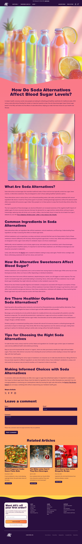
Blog (48, 514)
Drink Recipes (49, 512)
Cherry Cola (32, 505)
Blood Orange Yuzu (34, 512)
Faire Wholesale (67, 508)
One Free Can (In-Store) (51, 509)
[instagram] (15, 393)
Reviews (48, 508)
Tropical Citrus (33, 509)
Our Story (49, 505)
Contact (65, 511)
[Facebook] (8, 393)
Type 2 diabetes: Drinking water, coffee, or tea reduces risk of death (36, 214)
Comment (8, 414)
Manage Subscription (68, 505)
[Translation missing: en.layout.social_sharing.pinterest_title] (11, 393)
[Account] (75, 4)
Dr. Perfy (32, 508)
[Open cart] (78, 4)
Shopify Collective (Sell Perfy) (69, 512)
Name (7, 406)
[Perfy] (9, 535)
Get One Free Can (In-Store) (69, 509)
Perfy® (23, 252)
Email (45, 406)
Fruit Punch (32, 511)
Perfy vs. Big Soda (50, 511)
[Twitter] (6, 393)
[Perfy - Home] (6, 4)
